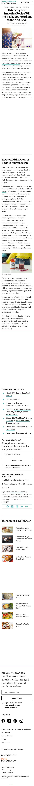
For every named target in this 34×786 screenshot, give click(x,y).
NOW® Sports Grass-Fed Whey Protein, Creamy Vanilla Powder (18, 411)
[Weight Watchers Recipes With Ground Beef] (7, 606)
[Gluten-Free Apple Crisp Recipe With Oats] (7, 529)
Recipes (18, 7)
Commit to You (17, 492)
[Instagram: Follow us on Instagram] (21, 721)
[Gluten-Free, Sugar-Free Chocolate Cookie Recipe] (7, 539)
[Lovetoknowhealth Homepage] (8, 2)
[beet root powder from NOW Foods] (17, 253)
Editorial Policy (7, 736)
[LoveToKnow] (16, 754)
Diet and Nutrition (9, 7)
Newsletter (5, 733)
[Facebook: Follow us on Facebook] (3, 721)
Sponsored (26, 7)
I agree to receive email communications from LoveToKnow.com (18, 467)
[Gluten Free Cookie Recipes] (7, 596)
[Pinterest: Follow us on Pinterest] (15, 721)
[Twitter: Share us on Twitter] (12, 506)
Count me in (17, 461)
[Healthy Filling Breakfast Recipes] (7, 615)
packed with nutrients (11, 63)
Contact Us (5, 742)
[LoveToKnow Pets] (16, 759)
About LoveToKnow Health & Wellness (16, 729)
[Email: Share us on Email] (21, 506)
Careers (4, 739)
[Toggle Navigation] (31, 2)
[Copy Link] (26, 506)
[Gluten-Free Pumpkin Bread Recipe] (7, 558)
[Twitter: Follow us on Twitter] (9, 721)
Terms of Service (7, 772)
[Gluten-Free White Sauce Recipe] (7, 548)
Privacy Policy (6, 770)
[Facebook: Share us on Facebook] (7, 506)
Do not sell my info (8, 767)
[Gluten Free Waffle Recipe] (7, 625)
